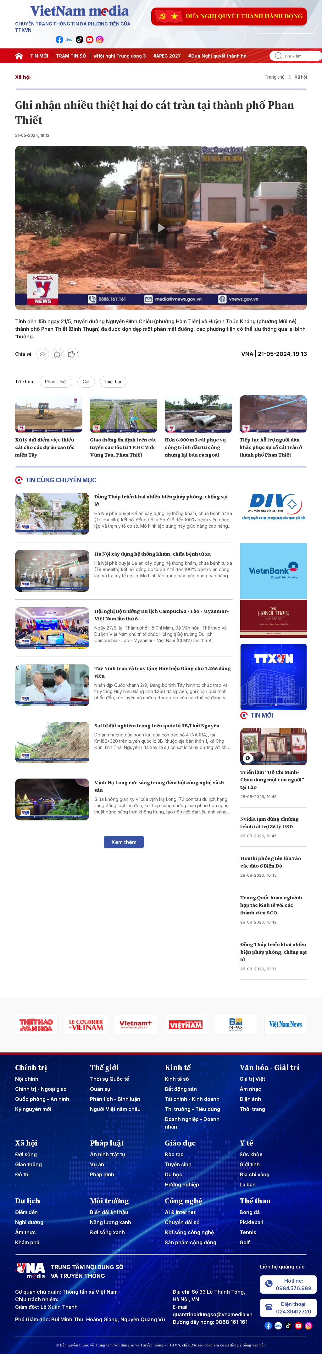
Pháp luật (107, 1143)
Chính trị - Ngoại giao (41, 1089)
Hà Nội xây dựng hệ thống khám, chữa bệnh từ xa (152, 553)
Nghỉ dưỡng (29, 1222)
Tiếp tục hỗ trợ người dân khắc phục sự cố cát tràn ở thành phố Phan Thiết (271, 447)
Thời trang (252, 1109)
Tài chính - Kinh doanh (192, 1099)
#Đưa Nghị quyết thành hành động (226, 55)
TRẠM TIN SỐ (71, 55)
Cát (86, 381)
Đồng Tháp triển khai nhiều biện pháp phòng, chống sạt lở (273, 952)
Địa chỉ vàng (254, 1174)
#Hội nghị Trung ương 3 (120, 55)
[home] (19, 56)
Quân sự (100, 1089)
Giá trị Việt (252, 1079)
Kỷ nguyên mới (33, 1109)
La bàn (248, 1184)
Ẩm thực (25, 1232)
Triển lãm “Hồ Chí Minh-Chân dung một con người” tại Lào (272, 780)
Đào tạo (174, 1154)
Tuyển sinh (178, 1164)
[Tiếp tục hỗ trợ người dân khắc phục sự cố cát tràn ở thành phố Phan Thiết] (273, 414)
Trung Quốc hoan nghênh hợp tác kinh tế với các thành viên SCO (271, 905)
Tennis (248, 1232)
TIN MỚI (39, 55)
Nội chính (26, 1079)
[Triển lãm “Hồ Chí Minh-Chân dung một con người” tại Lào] (273, 746)
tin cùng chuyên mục (61, 480)
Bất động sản (181, 1089)
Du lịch (27, 1201)
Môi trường (109, 1201)
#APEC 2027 (167, 55)
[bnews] (186, 1025)
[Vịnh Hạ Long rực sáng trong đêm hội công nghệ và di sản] (52, 799)
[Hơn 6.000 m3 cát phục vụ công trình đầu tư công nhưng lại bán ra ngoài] (198, 414)
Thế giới (104, 1068)
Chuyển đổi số (182, 1222)
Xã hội (23, 77)
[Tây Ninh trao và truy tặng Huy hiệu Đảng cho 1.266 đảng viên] (52, 685)
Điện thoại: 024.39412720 (293, 1308)
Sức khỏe (251, 1154)
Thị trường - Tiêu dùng (192, 1109)
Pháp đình (102, 1174)
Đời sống (26, 1154)
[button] (271, 705)
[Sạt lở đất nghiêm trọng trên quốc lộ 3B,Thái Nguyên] (52, 742)
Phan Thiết (56, 381)
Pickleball (251, 1222)
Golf (245, 1242)
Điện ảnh (250, 1099)
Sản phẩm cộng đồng (190, 1242)
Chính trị (31, 1068)
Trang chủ (275, 77)
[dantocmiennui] (285, 1025)
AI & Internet (180, 1212)
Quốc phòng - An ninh (42, 1099)
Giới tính (250, 1164)
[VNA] (59, 39)
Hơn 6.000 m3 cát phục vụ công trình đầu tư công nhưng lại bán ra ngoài (195, 447)
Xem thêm (123, 842)
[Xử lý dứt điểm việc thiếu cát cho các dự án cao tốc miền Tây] (48, 414)
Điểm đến (26, 1212)
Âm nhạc (250, 1089)
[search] (275, 56)
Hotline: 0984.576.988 (294, 1284)
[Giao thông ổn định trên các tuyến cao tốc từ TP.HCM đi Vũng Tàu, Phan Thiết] (123, 414)
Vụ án (97, 1164)
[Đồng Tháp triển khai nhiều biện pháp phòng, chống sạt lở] (52, 514)
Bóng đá (250, 1212)
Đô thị (22, 1174)
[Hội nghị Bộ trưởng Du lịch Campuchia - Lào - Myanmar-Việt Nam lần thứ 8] (52, 628)
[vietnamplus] (86, 1025)
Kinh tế (178, 1068)
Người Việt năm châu (115, 1109)
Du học (173, 1174)
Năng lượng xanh (110, 1222)
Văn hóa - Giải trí (269, 1068)
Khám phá (27, 1242)
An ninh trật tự (107, 1154)
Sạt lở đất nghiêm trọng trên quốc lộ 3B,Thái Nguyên (156, 725)
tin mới (261, 715)
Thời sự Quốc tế (109, 1079)
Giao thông (28, 1164)
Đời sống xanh (107, 1232)
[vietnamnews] (236, 1025)
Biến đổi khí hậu (109, 1212)
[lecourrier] (36, 1025)
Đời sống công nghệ (189, 1232)
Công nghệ (183, 1201)
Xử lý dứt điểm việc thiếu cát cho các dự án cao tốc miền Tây (45, 447)
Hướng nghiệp (182, 1184)
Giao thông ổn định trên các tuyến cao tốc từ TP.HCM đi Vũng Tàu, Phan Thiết (123, 447)
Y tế (246, 1143)
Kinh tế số (177, 1079)
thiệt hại (113, 381)
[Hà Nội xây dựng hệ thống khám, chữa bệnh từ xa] (52, 571)
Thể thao (255, 1201)
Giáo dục (180, 1143)
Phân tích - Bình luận (115, 1099)
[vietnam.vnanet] (136, 1025)
